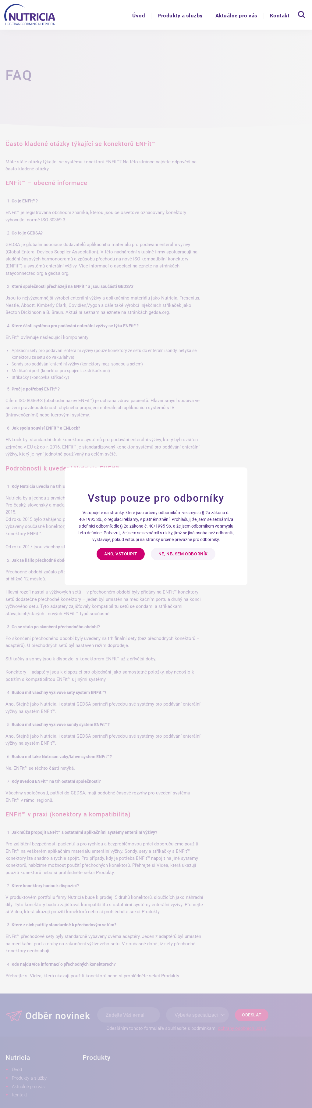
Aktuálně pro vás (236, 16)
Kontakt (280, 16)
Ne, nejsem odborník (183, 553)
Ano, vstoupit (120, 553)
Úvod (138, 16)
